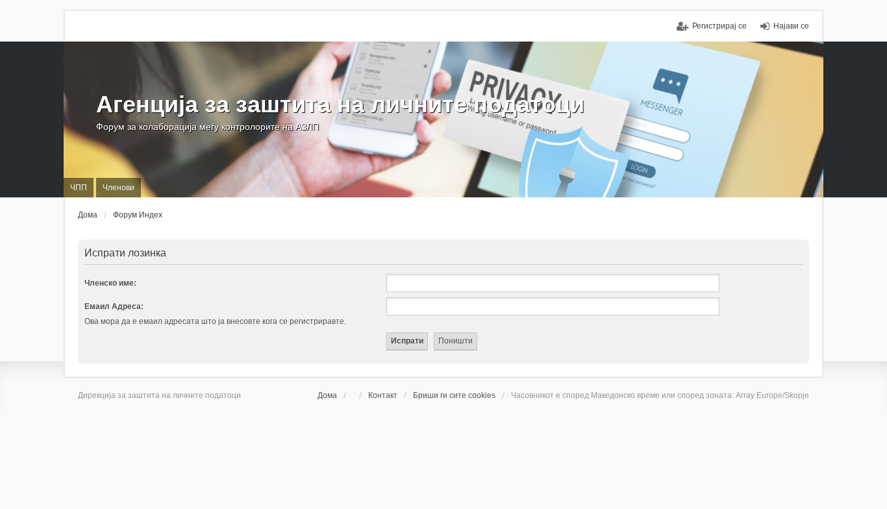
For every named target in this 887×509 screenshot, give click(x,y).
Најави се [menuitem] (791, 26)
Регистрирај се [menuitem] (719, 26)
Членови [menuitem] (118, 187)
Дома (327, 395)
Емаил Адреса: (114, 306)
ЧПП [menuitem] (78, 187)
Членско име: (110, 283)
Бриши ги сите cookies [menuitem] (454, 395)
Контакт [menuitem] (382, 395)
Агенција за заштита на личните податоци (340, 104)
